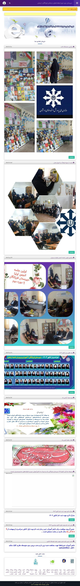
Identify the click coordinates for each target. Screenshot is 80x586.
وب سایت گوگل (40, 572)
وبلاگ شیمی (7, 571)
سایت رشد (52, 571)
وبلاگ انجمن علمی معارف (19, 573)
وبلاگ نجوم (27, 571)
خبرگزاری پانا (48, 571)
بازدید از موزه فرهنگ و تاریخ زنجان (63, 163)
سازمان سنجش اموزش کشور (73, 573)
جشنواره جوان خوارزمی (56, 573)
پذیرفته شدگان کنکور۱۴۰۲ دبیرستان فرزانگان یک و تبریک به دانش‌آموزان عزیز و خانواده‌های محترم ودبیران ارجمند (42, 471)
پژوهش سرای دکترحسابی (36, 574)
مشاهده (72, 157)
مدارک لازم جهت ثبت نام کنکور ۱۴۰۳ (63, 511)
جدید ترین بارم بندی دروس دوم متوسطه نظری (60, 541)
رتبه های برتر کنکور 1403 (66, 353)
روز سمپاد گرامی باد (67, 398)
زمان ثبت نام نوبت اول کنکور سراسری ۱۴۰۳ (61, 525)
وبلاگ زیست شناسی (11, 572)
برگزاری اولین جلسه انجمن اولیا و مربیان (62, 258)
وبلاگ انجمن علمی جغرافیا (15, 573)
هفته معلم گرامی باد (67, 440)
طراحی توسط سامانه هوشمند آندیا (40, 584)
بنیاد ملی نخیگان (64, 572)
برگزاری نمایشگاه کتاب (67, 47)
